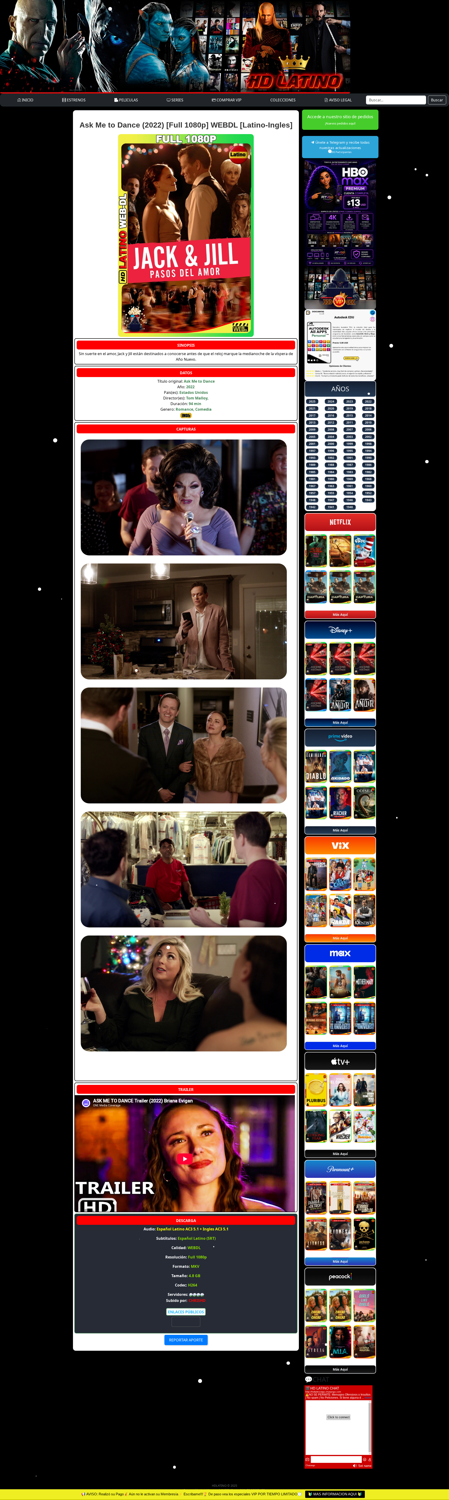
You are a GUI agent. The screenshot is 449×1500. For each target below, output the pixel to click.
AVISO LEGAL (340, 100)
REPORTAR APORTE (186, 1340)
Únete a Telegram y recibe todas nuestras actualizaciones (342, 146)
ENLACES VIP (186, 1322)
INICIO (27, 100)
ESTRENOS (76, 100)
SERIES (176, 100)
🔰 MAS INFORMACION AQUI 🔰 (335, 1494)
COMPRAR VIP (229, 100)
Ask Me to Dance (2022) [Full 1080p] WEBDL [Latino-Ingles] (186, 125)
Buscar (437, 100)
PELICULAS (128, 100)
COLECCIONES (283, 100)
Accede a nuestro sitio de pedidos (340, 119)
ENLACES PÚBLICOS (186, 1312)
